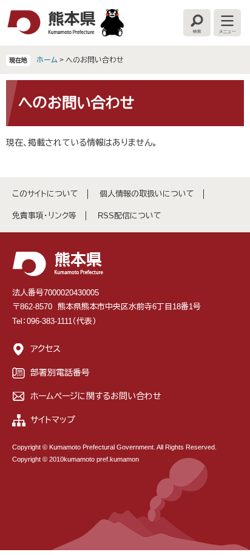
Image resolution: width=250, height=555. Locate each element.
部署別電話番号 (60, 372)
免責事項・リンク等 (44, 215)
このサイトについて (45, 193)
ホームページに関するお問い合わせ (95, 396)
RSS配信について (129, 215)
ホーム (47, 60)
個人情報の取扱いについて (147, 193)
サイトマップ (52, 420)
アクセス (45, 349)
